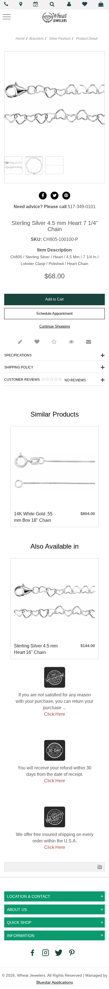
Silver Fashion (60, 39)
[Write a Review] (20, 342)
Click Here (54, 714)
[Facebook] (43, 195)
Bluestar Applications (54, 982)
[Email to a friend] (88, 342)
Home (20, 39)
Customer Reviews (45, 379)
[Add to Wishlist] (37, 342)
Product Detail (86, 39)
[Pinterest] (71, 952)
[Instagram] (45, 952)
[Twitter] (54, 195)
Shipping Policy (18, 367)
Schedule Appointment (54, 313)
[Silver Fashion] (34, 156)
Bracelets (36, 39)
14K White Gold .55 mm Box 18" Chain (33, 517)
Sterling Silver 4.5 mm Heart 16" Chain (36, 649)
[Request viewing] (71, 342)
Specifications (18, 355)
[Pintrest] (66, 195)
